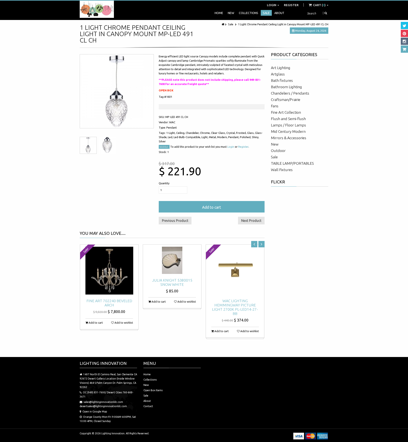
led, (171, 137)
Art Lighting (280, 68)
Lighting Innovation (113, 433)
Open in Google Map (94, 411)
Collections (248, 13)
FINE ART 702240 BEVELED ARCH (109, 303)
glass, (251, 132)
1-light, (171, 132)
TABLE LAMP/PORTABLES (292, 163)
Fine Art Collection (286, 112)
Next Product (251, 220)
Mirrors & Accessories (288, 138)
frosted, (241, 132)
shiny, (255, 137)
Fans (274, 106)
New (231, 13)
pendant (171, 127)
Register (291, 5)
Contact (148, 406)
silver (162, 141)
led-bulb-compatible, (187, 137)
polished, (246, 137)
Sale (266, 13)
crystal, (231, 132)
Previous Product (175, 220)
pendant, (234, 137)
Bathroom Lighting (286, 87)
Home (219, 13)
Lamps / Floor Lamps (288, 125)
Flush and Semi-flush (288, 119)
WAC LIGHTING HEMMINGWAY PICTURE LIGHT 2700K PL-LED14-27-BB (235, 307)
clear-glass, (218, 132)
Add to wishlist (123, 322)
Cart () (319, 5)
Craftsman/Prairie (285, 100)
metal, (213, 137)
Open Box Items (153, 390)
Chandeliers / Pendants (290, 93)
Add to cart (211, 207)
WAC (172, 122)
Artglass (278, 74)
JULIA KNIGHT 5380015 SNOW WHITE (172, 282)
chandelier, (193, 132)
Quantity (164, 183)
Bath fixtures (282, 80)
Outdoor (278, 151)
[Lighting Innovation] (97, 9)
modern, (222, 137)
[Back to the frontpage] (223, 24)
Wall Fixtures (282, 170)
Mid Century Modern (288, 131)
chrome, (205, 132)
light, (205, 137)
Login (272, 5)
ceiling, (181, 132)
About (279, 13)
